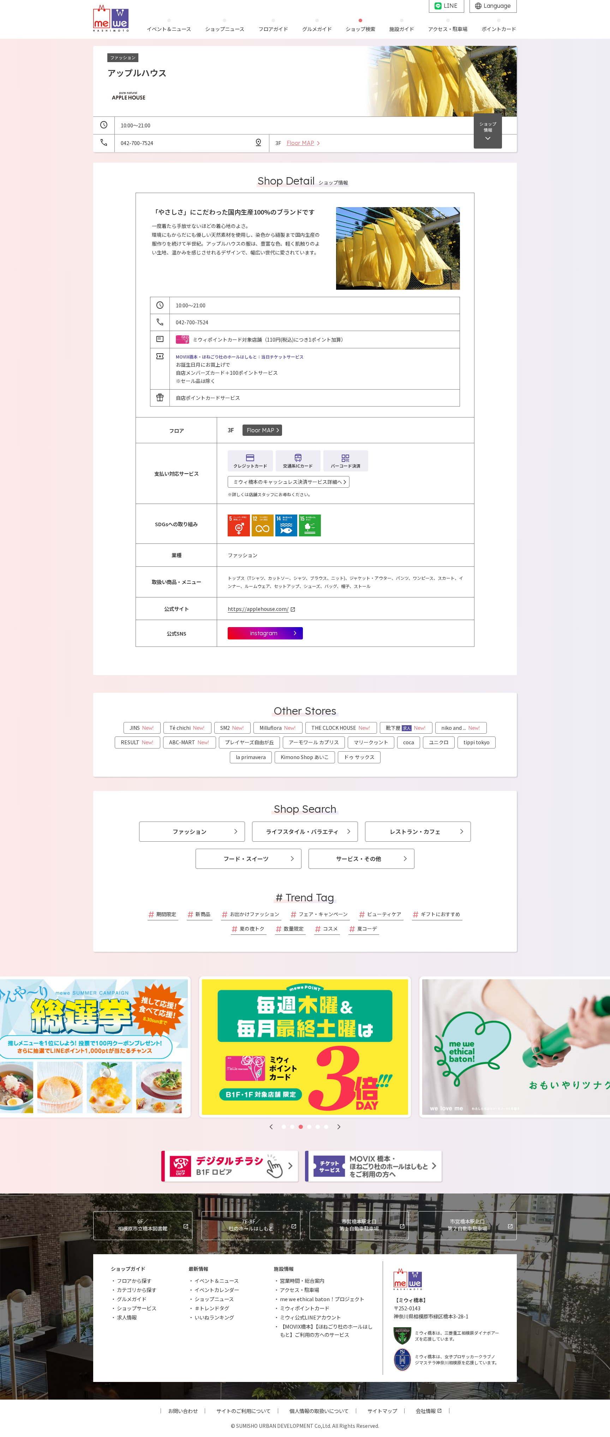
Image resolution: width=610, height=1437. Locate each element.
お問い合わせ (183, 1410)
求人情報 (127, 1317)
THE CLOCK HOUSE (340, 727)
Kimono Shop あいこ (305, 756)
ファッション (190, 831)
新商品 (203, 914)
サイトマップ (382, 1410)
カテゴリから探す (136, 1289)
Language (497, 5)
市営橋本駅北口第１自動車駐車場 (359, 1224)
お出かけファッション (254, 914)
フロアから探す (134, 1280)
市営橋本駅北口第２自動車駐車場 (467, 1224)
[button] (271, 1127)
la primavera (251, 756)
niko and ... (460, 727)
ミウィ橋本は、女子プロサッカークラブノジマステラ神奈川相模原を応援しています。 (457, 1359)
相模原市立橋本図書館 (142, 1224)
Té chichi (186, 727)
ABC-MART (189, 742)
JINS (142, 727)
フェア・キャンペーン (323, 914)
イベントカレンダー (217, 1289)
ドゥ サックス (359, 756)
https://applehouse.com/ (258, 608)
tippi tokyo (477, 742)
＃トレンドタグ (212, 1308)
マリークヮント (371, 742)
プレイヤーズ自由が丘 (249, 742)
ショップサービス (136, 1308)
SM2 (232, 727)
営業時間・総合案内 (302, 1280)
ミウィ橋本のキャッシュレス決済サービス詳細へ (287, 481)
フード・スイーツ (246, 858)
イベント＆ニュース (217, 1280)
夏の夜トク (252, 928)
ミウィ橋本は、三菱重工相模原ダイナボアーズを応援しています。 (457, 1336)
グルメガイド (131, 1299)
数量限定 (294, 928)
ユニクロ (439, 742)
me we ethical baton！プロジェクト (322, 1299)
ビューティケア (384, 914)
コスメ (330, 928)
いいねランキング (214, 1317)
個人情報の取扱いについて (319, 1410)
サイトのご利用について (243, 1410)
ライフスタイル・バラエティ (302, 831)
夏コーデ (367, 928)
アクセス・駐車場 (299, 1289)
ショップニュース (214, 1299)
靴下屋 (405, 727)
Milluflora (277, 727)
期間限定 (166, 914)
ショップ (487, 127)
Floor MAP (260, 430)
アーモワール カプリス (314, 742)
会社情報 (426, 1410)
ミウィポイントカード (304, 1308)
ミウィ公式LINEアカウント (310, 1317)
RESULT (137, 742)
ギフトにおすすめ (440, 914)
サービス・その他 (358, 858)
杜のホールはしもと (251, 1224)
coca (408, 742)
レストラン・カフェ (415, 831)
